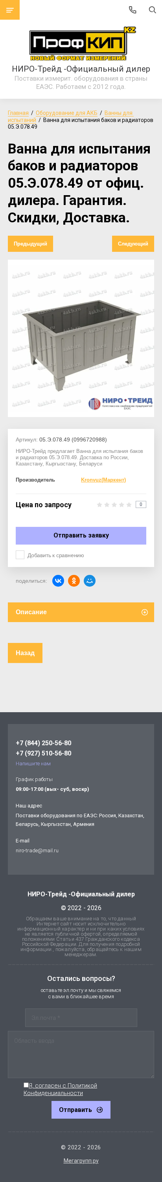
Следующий (133, 244)
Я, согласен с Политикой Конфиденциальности (60, 1089)
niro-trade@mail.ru (37, 850)
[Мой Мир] (90, 581)
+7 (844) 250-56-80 (43, 743)
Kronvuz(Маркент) (103, 480)
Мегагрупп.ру (81, 1161)
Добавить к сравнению (56, 555)
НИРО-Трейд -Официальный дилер (81, 69)
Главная (18, 113)
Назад (25, 653)
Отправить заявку (81, 535)
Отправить (75, 1110)
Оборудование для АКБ (67, 113)
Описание (31, 612)
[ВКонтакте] (58, 581)
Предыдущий (30, 244)
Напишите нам (33, 763)
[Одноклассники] (74, 581)
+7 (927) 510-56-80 (43, 753)
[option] (81, 338)
